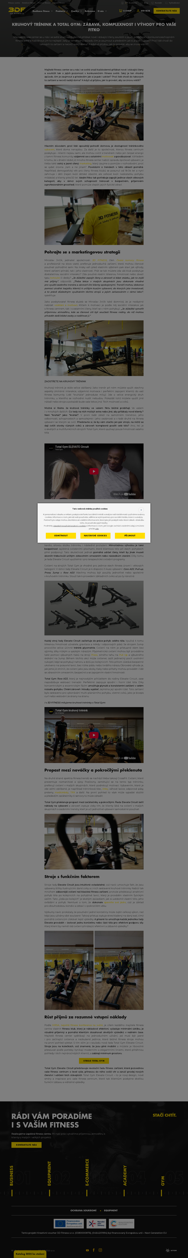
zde (97, 529)
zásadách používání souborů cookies (69, 526)
